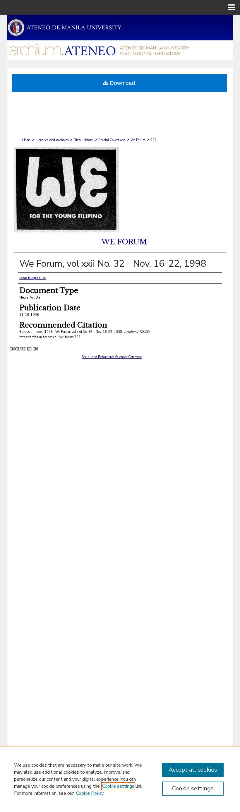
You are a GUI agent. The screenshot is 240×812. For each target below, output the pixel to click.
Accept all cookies (193, 770)
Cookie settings (118, 786)
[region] (120, 779)
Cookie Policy (90, 793)
